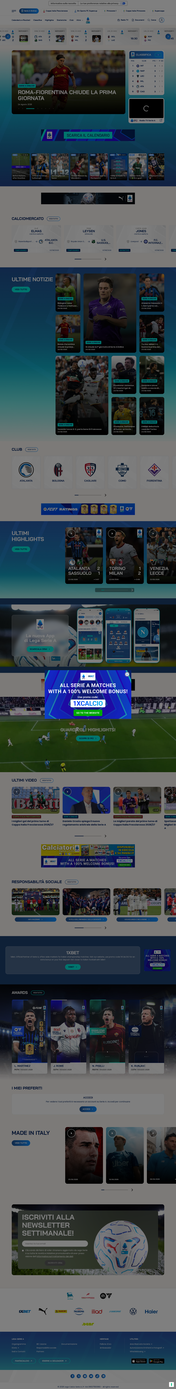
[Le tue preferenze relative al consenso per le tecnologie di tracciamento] (171, 1384)
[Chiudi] (127, 674)
